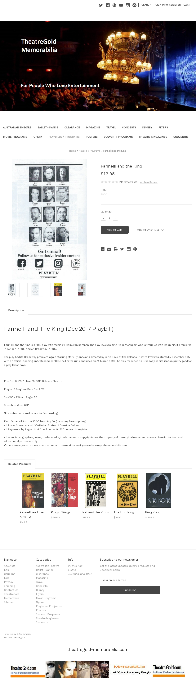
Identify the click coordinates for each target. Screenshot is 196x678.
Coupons (9, 574)
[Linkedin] (129, 249)
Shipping (9, 586)
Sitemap (9, 602)
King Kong (153, 512)
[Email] (109, 249)
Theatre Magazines (153, 136)
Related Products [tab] (19, 464)
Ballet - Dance (48, 127)
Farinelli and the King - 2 (32, 514)
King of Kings (60, 512)
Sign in (160, 4)
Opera (37, 136)
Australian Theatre (17, 127)
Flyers (163, 127)
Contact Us (11, 590)
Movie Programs (15, 136)
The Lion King (124, 512)
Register (175, 4)
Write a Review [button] (149, 182)
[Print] (116, 249)
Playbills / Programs (64, 136)
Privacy (8, 582)
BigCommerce (24, 634)
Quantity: (106, 211)
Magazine (93, 127)
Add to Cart (33, 493)
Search (146, 4)
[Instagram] (128, 5)
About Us (9, 566)
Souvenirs (181, 136)
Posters (92, 136)
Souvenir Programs (118, 136)
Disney (147, 127)
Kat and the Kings (95, 512)
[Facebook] (108, 5)
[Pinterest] (114, 5)
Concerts (129, 127)
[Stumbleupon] (134, 5)
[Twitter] (101, 5)
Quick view (33, 487)
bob (6, 570)
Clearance (72, 127)
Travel (111, 127)
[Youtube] (121, 5)
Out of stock (127, 493)
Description (16, 310)
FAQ (6, 578)
